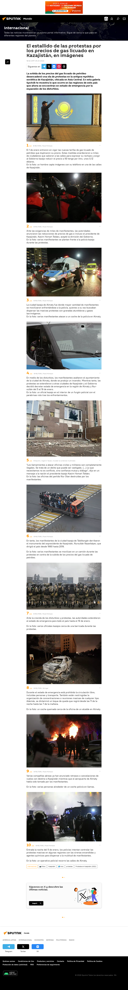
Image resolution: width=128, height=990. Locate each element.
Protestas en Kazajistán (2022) (86, 866)
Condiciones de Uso (26, 961)
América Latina (9, 940)
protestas (69, 866)
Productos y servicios (45, 961)
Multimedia (61, 940)
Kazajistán (51, 866)
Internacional (32, 866)
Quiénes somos (9, 961)
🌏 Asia (60, 866)
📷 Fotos (42, 866)
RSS (32, 964)
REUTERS (38, 146)
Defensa (50, 940)
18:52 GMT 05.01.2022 (35, 61)
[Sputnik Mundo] (12, 21)
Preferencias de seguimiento (48, 964)
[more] (100, 145)
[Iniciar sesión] (111, 18)
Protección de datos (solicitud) (15, 964)
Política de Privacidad (75, 961)
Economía (39, 940)
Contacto (60, 961)
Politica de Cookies (94, 961)
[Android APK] (10, 973)
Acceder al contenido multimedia (64, 461)
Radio (71, 940)
